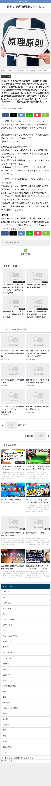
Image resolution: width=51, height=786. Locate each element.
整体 (4, 691)
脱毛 (4, 736)
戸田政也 (25, 254)
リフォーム (7, 658)
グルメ (5, 614)
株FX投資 (6, 702)
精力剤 (5, 719)
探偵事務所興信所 (9, 686)
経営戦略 (6, 724)
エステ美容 (7, 608)
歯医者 (5, 713)
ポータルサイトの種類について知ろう (17, 758)
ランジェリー (8, 652)
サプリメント (8, 625)
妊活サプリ (7, 675)
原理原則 (6, 669)
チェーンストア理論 (10, 636)
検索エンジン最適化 (10, 708)
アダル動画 (7, 603)
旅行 (4, 697)
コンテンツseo (6, 76)
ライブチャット (8, 647)
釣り (4, 752)
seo (4, 597)
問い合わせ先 (6, 761)
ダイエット (7, 630)
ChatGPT (6, 591)
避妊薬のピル (8, 747)
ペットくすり (8, 641)
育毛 (4, 730)
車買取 (5, 741)
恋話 (4, 680)
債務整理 (6, 663)
